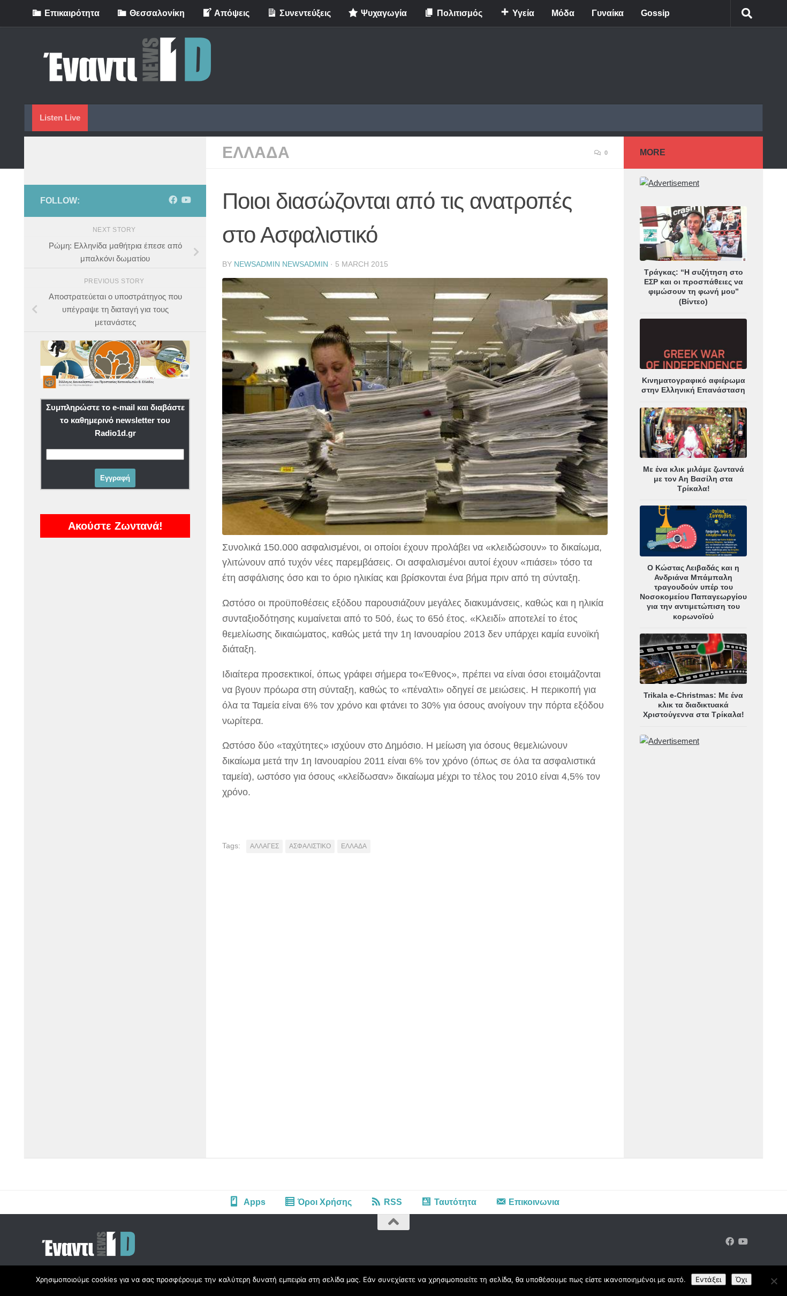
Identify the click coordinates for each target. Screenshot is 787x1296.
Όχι (741, 1279)
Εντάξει (708, 1279)
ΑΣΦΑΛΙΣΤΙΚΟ (310, 846)
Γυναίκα (608, 13)
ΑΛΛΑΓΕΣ (264, 846)
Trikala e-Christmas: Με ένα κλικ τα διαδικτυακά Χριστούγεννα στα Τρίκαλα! (693, 705)
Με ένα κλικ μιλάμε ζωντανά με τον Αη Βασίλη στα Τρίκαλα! (693, 479)
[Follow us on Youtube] (185, 200)
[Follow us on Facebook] (173, 200)
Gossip (655, 13)
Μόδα (562, 13)
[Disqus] (415, 1009)
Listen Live (60, 117)
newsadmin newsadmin (281, 264)
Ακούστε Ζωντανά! (115, 526)
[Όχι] (773, 1281)
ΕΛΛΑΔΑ (256, 152)
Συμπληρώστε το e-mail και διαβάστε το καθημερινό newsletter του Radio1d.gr (115, 420)
